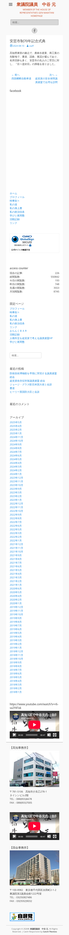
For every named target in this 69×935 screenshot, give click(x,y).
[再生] (14, 735)
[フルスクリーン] (54, 735)
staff (31, 45)
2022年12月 (16, 503)
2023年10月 (16, 485)
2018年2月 (16, 688)
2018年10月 (16, 658)
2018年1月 (16, 692)
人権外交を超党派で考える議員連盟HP (31, 338)
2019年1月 (16, 647)
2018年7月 (16, 669)
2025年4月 (16, 426)
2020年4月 (16, 596)
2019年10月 (16, 614)
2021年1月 (16, 584)
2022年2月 (16, 536)
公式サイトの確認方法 (20, 250)
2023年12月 (16, 477)
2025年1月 (16, 433)
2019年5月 (16, 632)
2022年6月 (16, 525)
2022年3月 (16, 533)
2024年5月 (16, 459)
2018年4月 (16, 681)
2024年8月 (16, 448)
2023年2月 (16, 496)
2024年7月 (16, 451)
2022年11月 (16, 507)
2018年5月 (16, 677)
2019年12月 (16, 607)
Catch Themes (50, 931)
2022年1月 (16, 540)
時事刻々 (15, 200)
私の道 (13, 204)
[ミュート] (49, 735)
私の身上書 (16, 208)
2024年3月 (16, 466)
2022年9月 (16, 514)
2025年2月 (16, 429)
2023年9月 (16, 488)
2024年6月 (16, 455)
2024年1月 (16, 474)
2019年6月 (16, 629)
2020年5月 (16, 592)
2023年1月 (16, 499)
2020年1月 (16, 603)
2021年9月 (16, 555)
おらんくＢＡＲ (18, 330)
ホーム (13, 193)
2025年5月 (16, 422)
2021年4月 (16, 573)
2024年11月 (16, 437)
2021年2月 (16, 581)
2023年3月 (16, 492)
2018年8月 (16, 666)
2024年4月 (16, 463)
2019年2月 (16, 644)
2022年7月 (16, 522)
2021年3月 (16, 577)
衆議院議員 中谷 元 (36, 4)
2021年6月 (16, 566)
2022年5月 (16, 529)
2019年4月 (16, 636)
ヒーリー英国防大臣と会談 (24, 391)
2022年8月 (16, 518)
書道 (12, 388)
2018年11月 (16, 655)
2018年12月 (16, 651)
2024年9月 (16, 444)
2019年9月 (16, 618)
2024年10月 (16, 440)
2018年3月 (16, 684)
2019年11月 (16, 610)
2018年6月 (16, 673)
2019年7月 (16, 625)
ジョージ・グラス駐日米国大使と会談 (31, 384)
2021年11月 (16, 547)
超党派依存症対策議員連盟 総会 (27, 380)
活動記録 (15, 219)
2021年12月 (16, 544)
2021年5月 (16, 570)
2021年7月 (16, 562)
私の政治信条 (17, 211)
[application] (34, 725)
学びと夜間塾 (17, 215)
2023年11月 (16, 481)
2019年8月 (16, 621)
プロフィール (17, 197)
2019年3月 (16, 640)
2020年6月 (16, 588)
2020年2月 (16, 599)
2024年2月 (16, 470)
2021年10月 (16, 551)
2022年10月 (16, 511)
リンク (13, 223)
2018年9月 (16, 662)
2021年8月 (16, 559)
